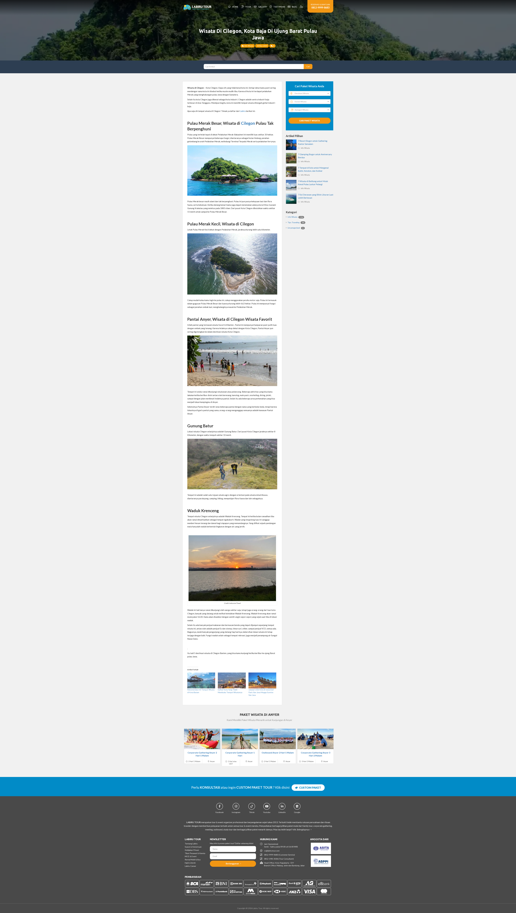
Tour (247, 7)
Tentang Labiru (191, 843)
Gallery (262, 7)
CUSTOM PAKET (309, 787)
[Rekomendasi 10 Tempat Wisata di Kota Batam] (201, 680)
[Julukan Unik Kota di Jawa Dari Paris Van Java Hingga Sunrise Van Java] (262, 680)
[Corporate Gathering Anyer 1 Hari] (240, 739)
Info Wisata (248, 46)
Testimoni (279, 7)
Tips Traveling (296, 222)
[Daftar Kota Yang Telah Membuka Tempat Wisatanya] (232, 680)
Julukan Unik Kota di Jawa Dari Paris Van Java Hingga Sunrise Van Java (261, 692)
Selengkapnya (303, 829)
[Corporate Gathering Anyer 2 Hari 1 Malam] (202, 739)
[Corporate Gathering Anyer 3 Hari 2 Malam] (315, 739)
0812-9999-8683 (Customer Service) (279, 855)
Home (234, 7)
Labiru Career (190, 866)
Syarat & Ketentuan (193, 847)
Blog (294, 7)
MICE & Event (191, 856)
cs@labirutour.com (272, 851)
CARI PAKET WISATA (309, 120)
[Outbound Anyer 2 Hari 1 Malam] (278, 739)
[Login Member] (301, 6)
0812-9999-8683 (320, 7)
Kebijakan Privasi (192, 850)
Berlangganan (232, 863)
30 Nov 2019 (262, 46)
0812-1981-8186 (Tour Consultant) (279, 859)
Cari (308, 66)
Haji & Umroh (190, 863)
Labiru (243, 111)
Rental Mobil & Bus (193, 859)
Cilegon (248, 123)
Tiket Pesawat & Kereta (195, 853)
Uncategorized (296, 228)
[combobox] (310, 93)
